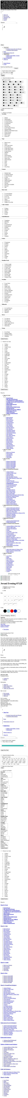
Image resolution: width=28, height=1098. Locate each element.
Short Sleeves (8, 324)
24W (12, 97)
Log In (5, 20)
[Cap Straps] (4, 843)
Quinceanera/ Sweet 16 (8, 721)
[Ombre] (2, 802)
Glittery (6, 208)
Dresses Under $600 (11, 466)
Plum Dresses (9, 440)
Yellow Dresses (9, 448)
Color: (2, 607)
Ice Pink (7, 364)
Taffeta (6, 256)
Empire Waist (8, 309)
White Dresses (9, 447)
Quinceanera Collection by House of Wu (15, 513)
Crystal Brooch (8, 224)
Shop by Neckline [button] (5, 1077)
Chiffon (6, 243)
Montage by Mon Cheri (11, 539)
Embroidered (8, 226)
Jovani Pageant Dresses (11, 484)
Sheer (6, 199)
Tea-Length (7, 275)
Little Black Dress (9, 148)
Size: (2, 593)
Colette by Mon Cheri (11, 473)
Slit (5, 187)
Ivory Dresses (9, 429)
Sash (6, 234)
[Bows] (4, 807)
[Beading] (4, 806)
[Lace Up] (4, 794)
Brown (6, 381)
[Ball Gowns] (4, 779)
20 (5, 89)
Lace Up (7, 196)
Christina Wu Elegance (11, 528)
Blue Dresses (9, 418)
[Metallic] (2, 799)
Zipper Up (7, 200)
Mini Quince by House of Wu (13, 510)
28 (5, 92)
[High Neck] (4, 826)
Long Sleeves (8, 321)
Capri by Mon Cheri (11, 527)
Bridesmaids (7, 119)
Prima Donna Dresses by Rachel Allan (15, 494)
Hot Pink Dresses (10, 427)
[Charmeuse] (3, 811)
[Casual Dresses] (6, 775)
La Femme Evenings (11, 535)
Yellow (6, 344)
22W (6, 97)
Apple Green (8, 347)
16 (16, 87)
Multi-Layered (8, 180)
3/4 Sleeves (7, 320)
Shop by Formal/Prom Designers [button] (9, 985)
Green (6, 348)
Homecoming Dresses (11, 404)
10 (20, 84)
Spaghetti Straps (8, 334)
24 (16, 89)
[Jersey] (3, 815)
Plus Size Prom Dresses (12, 399)
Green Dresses (9, 426)
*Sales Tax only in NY (8, 688)
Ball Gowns (7, 142)
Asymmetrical (8, 265)
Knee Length (8, 271)
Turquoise (7, 352)
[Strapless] (4, 846)
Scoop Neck (7, 296)
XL (10, 105)
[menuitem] (15, 15)
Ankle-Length (8, 264)
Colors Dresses (9, 474)
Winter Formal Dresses (12, 413)
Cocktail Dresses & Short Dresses (14, 400)
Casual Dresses (8, 120)
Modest (6, 152)
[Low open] (4, 796)
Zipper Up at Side (9, 202)
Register (5, 18)
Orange (6, 374)
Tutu (6, 165)
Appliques (7, 220)
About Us (5, 684)
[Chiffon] (3, 812)
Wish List (5, 14)
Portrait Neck (9, 563)
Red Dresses (9, 443)
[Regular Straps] (4, 844)
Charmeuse (7, 242)
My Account (6, 16)
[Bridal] (6, 773)
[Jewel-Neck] (4, 827)
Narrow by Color (7, 341)
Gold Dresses (9, 423)
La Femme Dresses (10, 489)
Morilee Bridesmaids (11, 522)
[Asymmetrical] (4, 818)
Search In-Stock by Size (8, 78)
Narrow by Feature (7, 112)
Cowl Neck (7, 283)
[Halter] (4, 825)
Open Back (7, 181)
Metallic (7, 209)
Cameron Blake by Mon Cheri (13, 526)
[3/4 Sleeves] (5, 838)
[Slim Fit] (4, 834)
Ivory (6, 377)
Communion (8, 123)
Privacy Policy (6, 687)
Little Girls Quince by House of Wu (14, 549)
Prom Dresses (8, 132)
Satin (6, 252)
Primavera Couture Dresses (12, 496)
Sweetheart (7, 300)
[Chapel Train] (4, 820)
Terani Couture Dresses (11, 503)
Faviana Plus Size (10, 480)
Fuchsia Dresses (10, 422)
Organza (7, 250)
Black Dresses (9, 417)
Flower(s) (7, 229)
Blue (6, 357)
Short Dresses (8, 159)
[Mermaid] (4, 832)
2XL (16, 105)
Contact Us (6, 678)
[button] (6, 47)
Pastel (6, 214)
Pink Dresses (9, 439)
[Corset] (5, 789)
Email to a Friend (4, 626)
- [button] (4, 396)
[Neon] (2, 801)
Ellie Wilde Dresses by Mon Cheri (14, 478)
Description (6, 629)
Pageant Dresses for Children (13, 409)
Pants (6, 154)
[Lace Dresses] (4, 783)
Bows (6, 223)
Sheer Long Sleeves (9, 323)
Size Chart (3, 624)
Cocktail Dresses (8, 122)
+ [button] (4, 416)
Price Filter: (5, 72)
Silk (6, 255)
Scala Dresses (9, 498)
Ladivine (8, 488)
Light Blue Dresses (10, 430)
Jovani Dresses (9, 483)
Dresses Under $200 (11, 461)
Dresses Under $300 (11, 462)
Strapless (7, 299)
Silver (6, 385)
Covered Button (8, 193)
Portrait (6, 293)
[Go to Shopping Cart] (1, 11)
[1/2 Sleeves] (5, 836)
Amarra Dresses (10, 471)
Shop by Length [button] (4, 962)
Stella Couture (9, 544)
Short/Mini (7, 272)
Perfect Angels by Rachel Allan (13, 550)
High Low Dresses (10, 452)
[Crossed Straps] (4, 793)
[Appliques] (4, 805)
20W (19, 95)
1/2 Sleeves (7, 318)
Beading (7, 221)
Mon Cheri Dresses (10, 491)
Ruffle (6, 233)
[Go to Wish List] (2, 11)
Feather (6, 227)
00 (11, 82)
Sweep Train (8, 274)
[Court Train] (4, 821)
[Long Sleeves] (5, 839)
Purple (6, 359)
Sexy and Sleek (8, 156)
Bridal (6, 117)
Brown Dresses (9, 420)
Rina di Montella (10, 541)
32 (16, 92)
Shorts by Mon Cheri (11, 501)
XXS (6, 103)
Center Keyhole (8, 176)
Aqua (6, 351)
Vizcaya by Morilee (10, 516)
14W (22, 92)
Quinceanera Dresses (11, 410)
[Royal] (15, 611)
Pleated (6, 183)
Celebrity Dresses (9, 174)
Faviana (8, 479)
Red (6, 372)
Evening (7, 125)
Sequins (6, 236)
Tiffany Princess (10, 551)
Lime (6, 349)
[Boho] (4, 780)
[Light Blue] (8, 611)
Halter (6, 284)
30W (12, 100)
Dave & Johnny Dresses (11, 476)
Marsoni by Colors (10, 536)
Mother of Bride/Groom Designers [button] (9, 1044)
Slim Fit (6, 312)
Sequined (7, 253)
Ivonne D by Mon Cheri (11, 532)
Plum (6, 371)
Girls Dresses (9, 403)
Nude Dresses (9, 436)
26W (19, 97)
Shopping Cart (6, 17)
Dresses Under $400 (11, 464)
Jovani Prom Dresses (11, 485)
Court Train (7, 268)
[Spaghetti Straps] (4, 845)
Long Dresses (8, 151)
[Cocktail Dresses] (6, 776)
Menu (2, 44)
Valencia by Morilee (10, 514)
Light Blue (7, 354)
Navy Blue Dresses (10, 435)
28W (6, 100)
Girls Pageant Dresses (10, 127)
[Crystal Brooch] (4, 808)
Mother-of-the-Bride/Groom (13, 407)
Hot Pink (7, 367)
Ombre (6, 212)
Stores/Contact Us (7, 732)
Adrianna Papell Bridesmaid (12, 520)
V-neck (6, 301)
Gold (6, 379)
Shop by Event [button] (4, 905)
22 (11, 89)
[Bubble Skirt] (5, 786)
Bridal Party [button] (6, 725)
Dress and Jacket (8, 145)
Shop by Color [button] (4, 926)
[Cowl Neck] (4, 824)
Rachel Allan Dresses (11, 497)
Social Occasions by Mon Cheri (13, 542)
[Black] (5, 611)
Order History (6, 694)
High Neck (7, 286)
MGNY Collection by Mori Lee (13, 537)
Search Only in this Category (8, 70)
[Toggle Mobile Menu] (1, 707)
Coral (6, 375)
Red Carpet (7, 135)
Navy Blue (7, 358)
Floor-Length (8, 270)
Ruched (6, 186)
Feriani (7, 530)
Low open (7, 198)
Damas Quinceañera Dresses (12, 509)
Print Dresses (8, 155)
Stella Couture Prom (11, 502)
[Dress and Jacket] (4, 782)
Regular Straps (8, 333)
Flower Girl (7, 126)
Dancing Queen (9, 475)
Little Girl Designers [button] (5, 1069)
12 (5, 87)
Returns (5, 679)
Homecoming (8, 129)
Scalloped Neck (8, 294)
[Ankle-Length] (4, 817)
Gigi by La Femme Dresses (12, 482)
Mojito (6, 345)
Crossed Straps (8, 195)
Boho (6, 144)
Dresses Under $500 (11, 465)
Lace (6, 231)
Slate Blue (7, 355)
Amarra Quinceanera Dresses (13, 507)
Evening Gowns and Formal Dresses (15, 401)
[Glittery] (2, 798)
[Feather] (3, 813)
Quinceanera (8, 133)
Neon (6, 211)
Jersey (6, 246)
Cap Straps (7, 332)
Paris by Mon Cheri (10, 492)
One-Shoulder (8, 292)
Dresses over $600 (10, 467)
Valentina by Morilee (11, 515)
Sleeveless (7, 325)
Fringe (6, 230)
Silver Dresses (9, 444)
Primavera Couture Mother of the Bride (15, 540)
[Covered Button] (4, 792)
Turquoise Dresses (10, 445)
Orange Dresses (9, 438)
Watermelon (7, 369)
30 (11, 92)
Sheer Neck (7, 297)
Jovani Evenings (10, 533)
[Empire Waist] (4, 831)
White (6, 387)
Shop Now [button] (6, 712)
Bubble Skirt (8, 173)
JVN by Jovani (9, 487)
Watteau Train (8, 277)
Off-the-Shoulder (9, 290)
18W (12, 95)
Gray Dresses (9, 425)
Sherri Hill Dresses (10, 500)
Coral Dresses (9, 421)
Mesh (6, 249)
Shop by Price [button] (4, 973)
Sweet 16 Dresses (10, 412)
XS (12, 103)
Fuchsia (6, 368)
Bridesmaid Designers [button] (6, 1037)
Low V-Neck (8, 289)
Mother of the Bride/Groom (11, 130)
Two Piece (7, 166)
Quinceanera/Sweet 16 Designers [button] (8, 1022)
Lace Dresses (8, 146)
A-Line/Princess (8, 308)
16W (6, 95)
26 (22, 89)
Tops (6, 164)
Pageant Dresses (10, 408)
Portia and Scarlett (10, 493)
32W (19, 100)
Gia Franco (8, 531)
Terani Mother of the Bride (12, 545)
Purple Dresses (9, 441)
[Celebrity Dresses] (5, 787)
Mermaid (7, 311)
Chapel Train (8, 267)
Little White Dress (9, 149)
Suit (6, 162)
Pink (6, 365)
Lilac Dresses (9, 434)
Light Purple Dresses (11, 432)
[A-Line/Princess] (4, 830)
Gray (6, 384)
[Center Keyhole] (5, 788)
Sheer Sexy (7, 158)
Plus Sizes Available (9, 184)
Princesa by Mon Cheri (11, 511)
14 (11, 87)
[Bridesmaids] (6, 774)
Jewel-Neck (7, 287)
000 (6, 82)
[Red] (11, 611)
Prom (4, 719)
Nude (6, 378)
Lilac (6, 361)
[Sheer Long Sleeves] (5, 840)
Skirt (6, 161)
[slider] (25, 746)
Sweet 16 (7, 136)
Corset (6, 177)
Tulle (6, 258)
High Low (7, 178)
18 (22, 87)
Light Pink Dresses (10, 431)
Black (6, 382)
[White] (18, 611)
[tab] (15, 404)
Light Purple (8, 362)
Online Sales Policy (5, 625)
